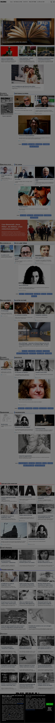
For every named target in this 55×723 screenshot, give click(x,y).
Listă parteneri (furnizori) (30, 709)
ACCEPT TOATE (50, 704)
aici (9, 714)
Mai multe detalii (20, 703)
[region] (27, 708)
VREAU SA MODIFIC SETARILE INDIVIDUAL (49, 709)
